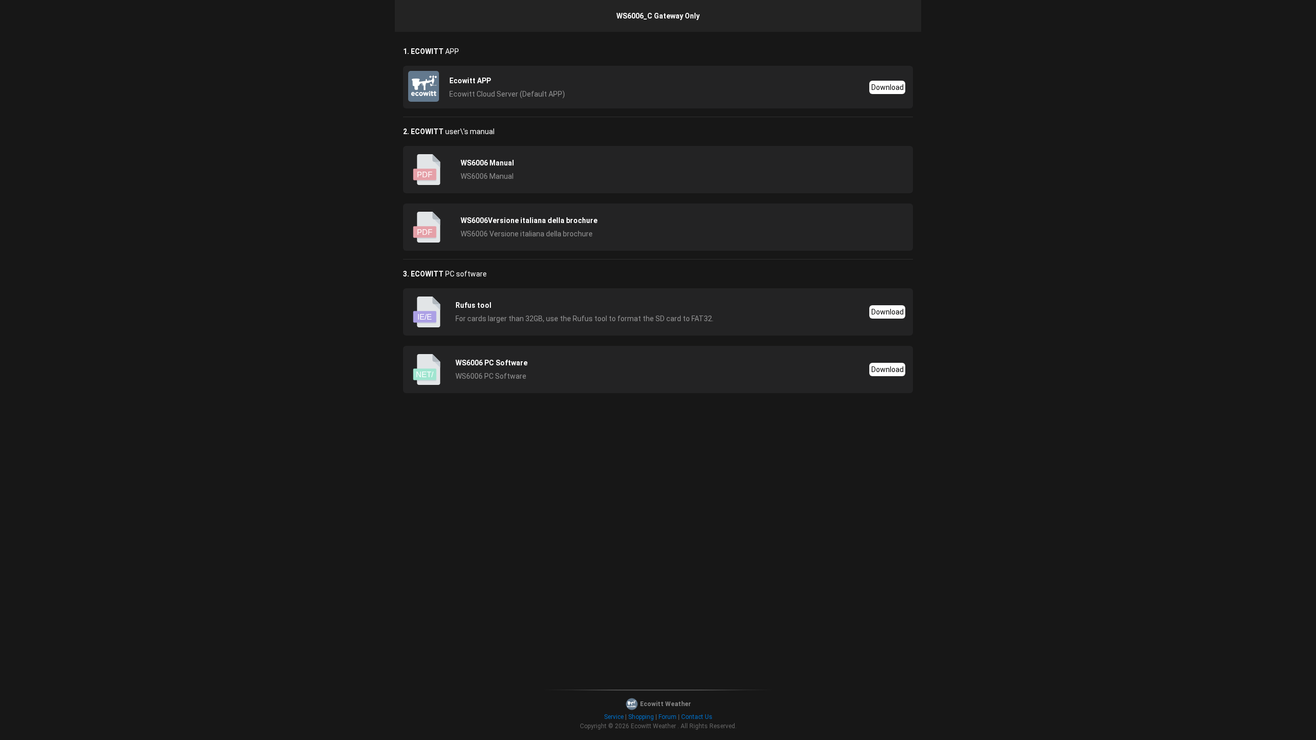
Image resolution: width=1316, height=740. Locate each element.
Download (887, 87)
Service (614, 716)
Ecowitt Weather (653, 726)
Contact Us (696, 716)
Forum (668, 716)
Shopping (641, 716)
